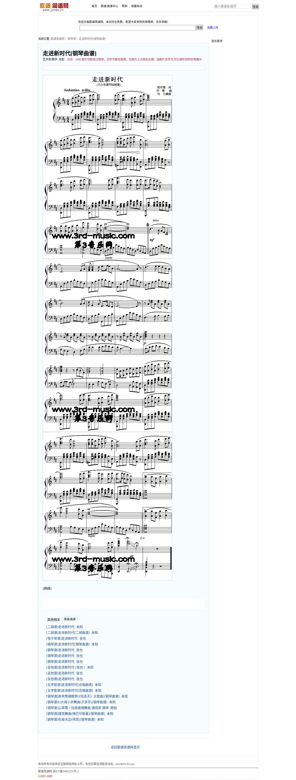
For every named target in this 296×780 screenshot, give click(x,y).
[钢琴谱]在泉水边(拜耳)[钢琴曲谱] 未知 (75, 719)
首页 (94, 6)
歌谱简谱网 (58, 39)
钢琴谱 (72, 39)
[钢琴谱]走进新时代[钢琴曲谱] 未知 (72, 644)
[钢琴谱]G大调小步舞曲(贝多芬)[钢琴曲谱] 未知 (81, 702)
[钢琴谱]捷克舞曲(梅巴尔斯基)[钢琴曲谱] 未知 (79, 713)
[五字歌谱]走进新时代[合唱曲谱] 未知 (73, 684)
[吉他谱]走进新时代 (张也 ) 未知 (69, 667)
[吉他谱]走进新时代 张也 (64, 673)
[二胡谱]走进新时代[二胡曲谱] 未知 (72, 632)
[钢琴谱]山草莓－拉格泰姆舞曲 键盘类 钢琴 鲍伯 (81, 708)
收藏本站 (136, 6)
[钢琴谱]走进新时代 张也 (64, 650)
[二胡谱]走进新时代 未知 (64, 627)
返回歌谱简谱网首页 (125, 747)
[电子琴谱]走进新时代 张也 (66, 638)
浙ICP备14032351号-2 (66, 771)
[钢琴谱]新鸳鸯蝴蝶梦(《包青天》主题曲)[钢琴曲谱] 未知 (87, 696)
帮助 (124, 6)
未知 (61, 59)
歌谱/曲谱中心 (109, 6)
